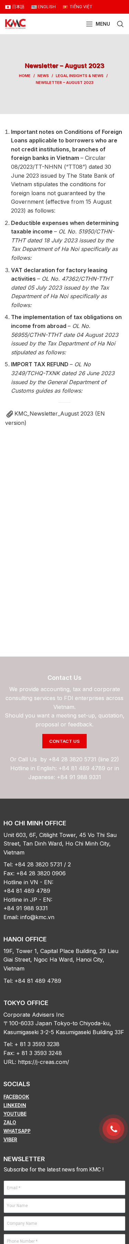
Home (25, 75)
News (43, 75)
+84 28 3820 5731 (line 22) (84, 759)
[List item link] (64, 1097)
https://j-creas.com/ (43, 1061)
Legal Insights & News (80, 75)
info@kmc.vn (37, 917)
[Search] (120, 24)
